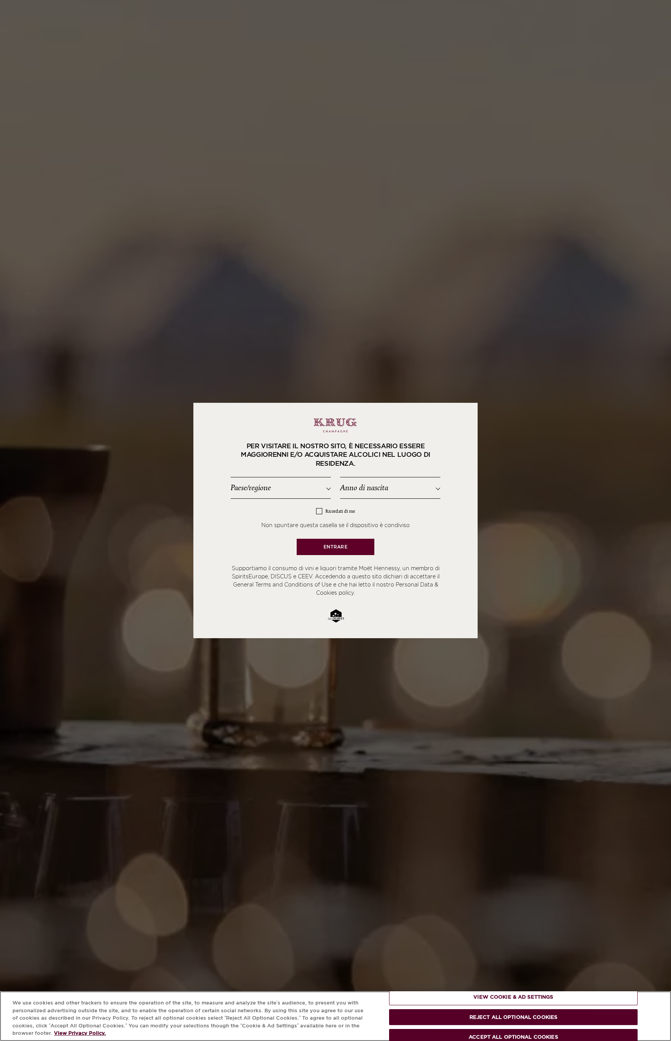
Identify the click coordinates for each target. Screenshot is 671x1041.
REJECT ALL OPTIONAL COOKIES (513, 1017)
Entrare (335, 547)
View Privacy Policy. (80, 1033)
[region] (335, 1016)
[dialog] (335, 520)
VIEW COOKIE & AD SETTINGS (513, 997)
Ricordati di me (340, 511)
